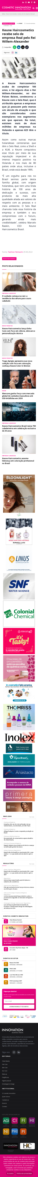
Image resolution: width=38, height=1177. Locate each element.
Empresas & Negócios (8, 23)
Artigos (5, 869)
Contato (4, 1106)
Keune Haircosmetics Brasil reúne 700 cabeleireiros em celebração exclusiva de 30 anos (19, 428)
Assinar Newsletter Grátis (19, 1006)
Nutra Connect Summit (11, 941)
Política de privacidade (24, 1173)
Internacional (7, 885)
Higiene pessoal (6, 1081)
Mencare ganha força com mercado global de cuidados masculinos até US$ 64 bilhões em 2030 (18, 396)
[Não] (35, 1166)
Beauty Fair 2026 (14, 962)
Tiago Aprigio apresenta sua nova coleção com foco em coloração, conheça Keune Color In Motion (17, 363)
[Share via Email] (23, 47)
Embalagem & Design (9, 903)
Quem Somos (6, 1097)
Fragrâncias (5, 1077)
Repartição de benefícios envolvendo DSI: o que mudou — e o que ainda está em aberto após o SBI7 (18, 873)
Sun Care (4, 1071)
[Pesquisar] (33, 8)
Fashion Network (15, 252)
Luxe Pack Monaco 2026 (16, 975)
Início (3, 14)
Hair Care (4, 1064)
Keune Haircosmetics (9, 258)
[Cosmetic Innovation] (16, 8)
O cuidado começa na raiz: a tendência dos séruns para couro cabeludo (16, 298)
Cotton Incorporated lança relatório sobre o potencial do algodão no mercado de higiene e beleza (18, 897)
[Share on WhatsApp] (14, 47)
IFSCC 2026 (13, 968)
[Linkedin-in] (19, 1052)
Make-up (4, 1074)
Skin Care (4, 1068)
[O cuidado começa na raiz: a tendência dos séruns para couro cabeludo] (19, 281)
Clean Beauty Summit (16, 920)
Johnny (20, 23)
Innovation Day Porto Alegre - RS (19, 948)
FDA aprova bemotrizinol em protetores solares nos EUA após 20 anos (19, 888)
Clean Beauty (6, 1061)
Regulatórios (17, 869)
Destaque (10, 869)
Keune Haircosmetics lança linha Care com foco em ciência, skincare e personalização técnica (18, 331)
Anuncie (4, 1103)
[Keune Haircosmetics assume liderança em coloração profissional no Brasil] (19, 444)
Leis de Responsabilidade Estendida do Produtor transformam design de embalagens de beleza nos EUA (18, 906)
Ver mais (31, 817)
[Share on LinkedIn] (18, 47)
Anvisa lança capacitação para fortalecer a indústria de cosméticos (17, 881)
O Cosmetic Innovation (8, 1093)
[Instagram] (14, 1052)
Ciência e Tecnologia (9, 893)
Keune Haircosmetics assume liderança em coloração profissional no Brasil (18, 460)
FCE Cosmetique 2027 (16, 981)
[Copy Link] (27, 47)
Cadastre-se (5, 1100)
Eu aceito (10, 1173)
